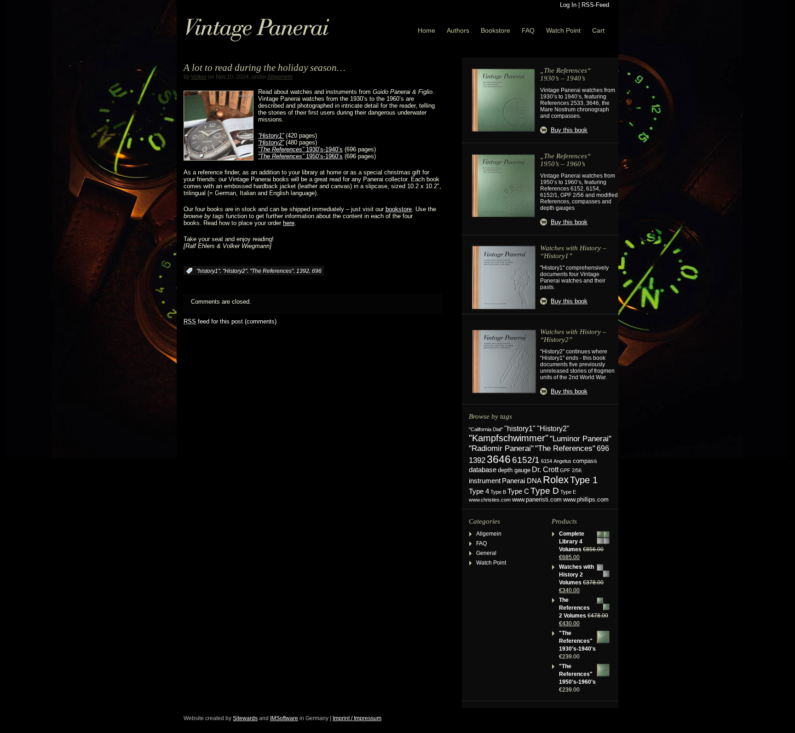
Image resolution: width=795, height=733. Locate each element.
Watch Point (563, 30)
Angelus (562, 461)
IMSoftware (284, 718)
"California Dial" (486, 429)
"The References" (272, 271)
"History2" (235, 271)
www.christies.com (490, 499)
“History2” (271, 142)
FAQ (528, 30)
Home (426, 30)
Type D (544, 491)
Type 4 (479, 491)
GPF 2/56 (571, 470)
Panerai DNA (522, 481)
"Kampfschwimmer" (508, 438)
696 (317, 271)
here (288, 222)
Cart (598, 30)
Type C (518, 491)
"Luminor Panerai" (580, 438)
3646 (499, 459)
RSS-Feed (595, 4)
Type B (498, 492)
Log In (568, 4)
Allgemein (280, 77)
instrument (485, 481)
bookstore (399, 209)
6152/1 (526, 460)
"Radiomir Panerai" (501, 448)
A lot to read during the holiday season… (265, 67)
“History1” (271, 135)
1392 (302, 271)
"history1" (208, 271)
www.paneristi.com (537, 499)
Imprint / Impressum (357, 718)
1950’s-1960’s (300, 156)
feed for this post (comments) (230, 321)
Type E (568, 492)
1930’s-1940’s (300, 149)
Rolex (556, 479)
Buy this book (569, 130)
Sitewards (245, 718)
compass (585, 461)
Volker (199, 77)
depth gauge (514, 470)
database (482, 469)
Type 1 (584, 480)
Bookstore (495, 30)
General (486, 553)
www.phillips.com (586, 499)
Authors (458, 30)
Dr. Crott (545, 469)
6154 (546, 461)
